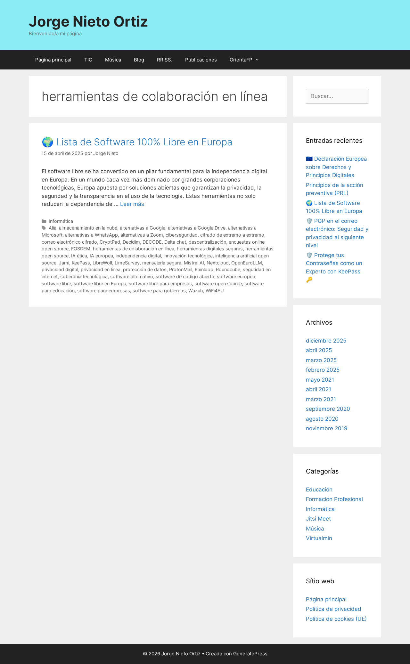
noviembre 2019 (327, 428)
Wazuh (195, 290)
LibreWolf (102, 262)
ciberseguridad (182, 235)
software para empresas (103, 290)
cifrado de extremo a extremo (232, 235)
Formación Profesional (334, 499)
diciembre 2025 (326, 340)
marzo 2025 (321, 360)
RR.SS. (164, 60)
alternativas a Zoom (141, 235)
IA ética (79, 255)
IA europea (101, 255)
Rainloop (204, 269)
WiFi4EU (215, 290)
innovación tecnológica (188, 255)
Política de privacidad (333, 609)
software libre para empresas (160, 283)
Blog (139, 60)
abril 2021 (318, 389)
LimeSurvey (127, 262)
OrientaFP (241, 60)
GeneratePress (250, 654)
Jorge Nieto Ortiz (88, 21)
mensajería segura (161, 262)
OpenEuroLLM (246, 262)
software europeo (236, 276)
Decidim (131, 242)
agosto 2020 (322, 419)
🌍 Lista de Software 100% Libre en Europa (137, 142)
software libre (56, 283)
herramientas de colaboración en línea (133, 248)
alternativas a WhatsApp (91, 235)
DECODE (152, 242)
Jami (64, 262)
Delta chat (175, 242)
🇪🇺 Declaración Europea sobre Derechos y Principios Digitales (336, 167)
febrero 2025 (323, 370)
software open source (218, 283)
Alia (52, 228)
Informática (61, 221)
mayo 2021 (320, 380)
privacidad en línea (100, 269)
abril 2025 (319, 350)
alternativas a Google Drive (197, 228)
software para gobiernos (159, 290)
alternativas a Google (142, 228)
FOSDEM (80, 248)
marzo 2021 (321, 399)
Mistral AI (194, 262)
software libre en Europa (100, 283)
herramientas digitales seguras (210, 248)
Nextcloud (218, 262)
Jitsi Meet (318, 518)
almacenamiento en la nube (88, 228)
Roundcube (228, 269)
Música (113, 60)
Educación (319, 489)
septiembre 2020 (328, 409)
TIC (88, 60)
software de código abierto (185, 276)
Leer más (132, 204)
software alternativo (131, 276)
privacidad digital (60, 269)
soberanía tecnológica (84, 276)
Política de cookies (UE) (336, 619)
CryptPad (110, 242)
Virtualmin (319, 538)
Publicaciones (201, 60)
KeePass (81, 262)
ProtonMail (180, 269)
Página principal (53, 60)
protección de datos (145, 269)
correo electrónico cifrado (69, 242)
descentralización (207, 242)
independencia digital (138, 255)
